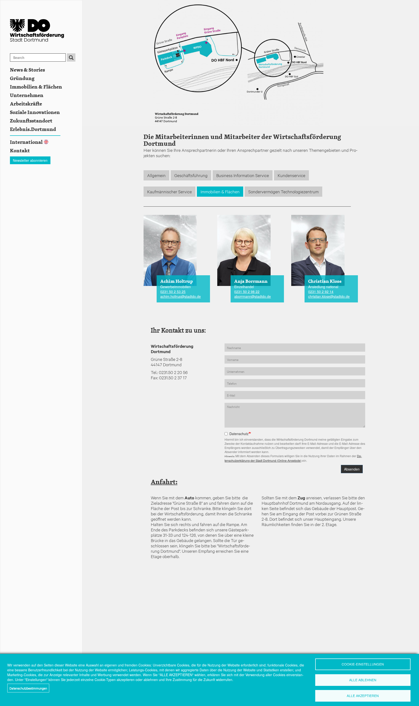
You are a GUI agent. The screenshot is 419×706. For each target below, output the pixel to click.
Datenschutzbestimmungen (28, 688)
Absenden (352, 469)
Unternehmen (26, 95)
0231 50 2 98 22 (246, 291)
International (26, 142)
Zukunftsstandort (31, 121)
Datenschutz (239, 433)
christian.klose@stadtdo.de (329, 296)
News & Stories (27, 70)
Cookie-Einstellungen (363, 664)
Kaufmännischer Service (169, 191)
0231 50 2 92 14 (320, 291)
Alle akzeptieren (363, 695)
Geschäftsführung (191, 175)
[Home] (46, 30)
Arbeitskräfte (26, 104)
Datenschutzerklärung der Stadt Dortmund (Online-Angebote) (293, 458)
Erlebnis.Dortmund (33, 129)
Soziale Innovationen (35, 112)
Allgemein (156, 175)
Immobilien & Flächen (36, 87)
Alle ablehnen (362, 679)
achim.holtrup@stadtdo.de (180, 296)
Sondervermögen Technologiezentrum (283, 191)
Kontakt (20, 150)
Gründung (22, 78)
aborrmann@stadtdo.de (252, 296)
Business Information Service (242, 175)
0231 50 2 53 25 (172, 291)
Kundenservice (291, 175)
